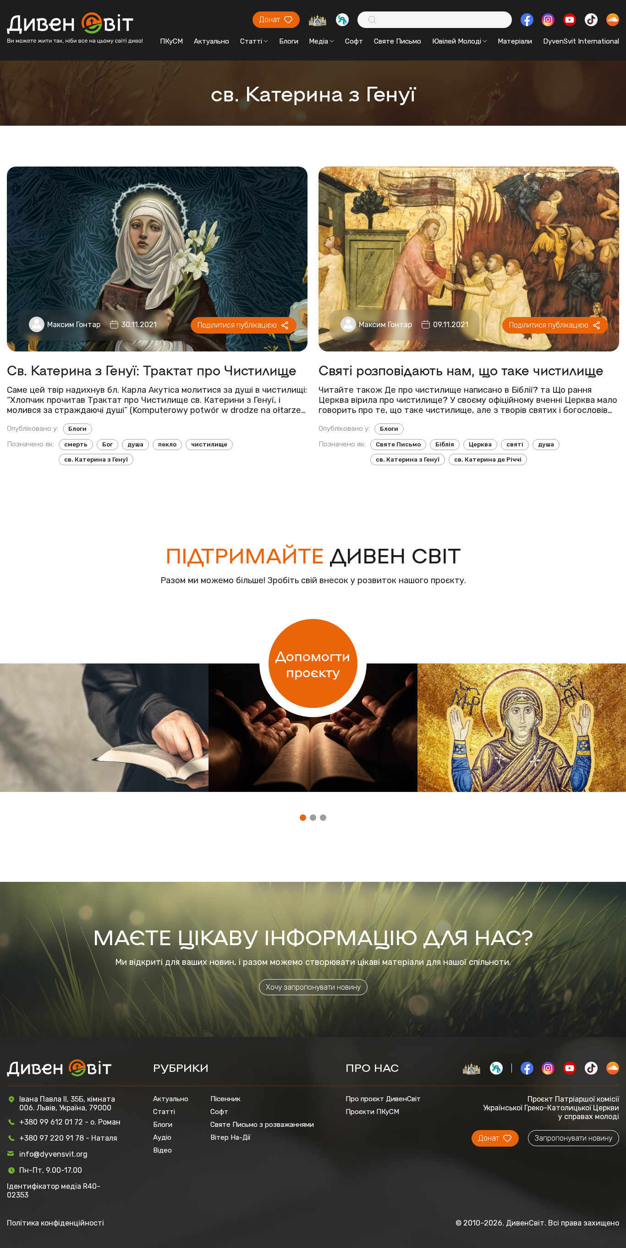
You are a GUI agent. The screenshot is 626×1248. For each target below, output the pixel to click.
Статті (251, 41)
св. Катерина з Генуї (96, 459)
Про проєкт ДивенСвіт (383, 1099)
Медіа (318, 41)
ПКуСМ (171, 41)
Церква (480, 444)
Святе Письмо (397, 41)
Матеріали (515, 41)
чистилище (209, 444)
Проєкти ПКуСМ (372, 1112)
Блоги (288, 41)
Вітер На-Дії (230, 1137)
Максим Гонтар (73, 324)
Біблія (444, 444)
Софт (354, 41)
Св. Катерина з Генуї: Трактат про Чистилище (152, 370)
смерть (76, 444)
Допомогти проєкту (312, 663)
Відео (162, 1150)
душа (135, 444)
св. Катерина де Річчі (488, 459)
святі (514, 444)
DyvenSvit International (581, 41)
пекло (167, 444)
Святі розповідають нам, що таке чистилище (461, 370)
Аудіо (162, 1137)
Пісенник (225, 1099)
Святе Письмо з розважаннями (262, 1124)
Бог (107, 444)
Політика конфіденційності (55, 1223)
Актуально (211, 41)
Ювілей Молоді (456, 41)
